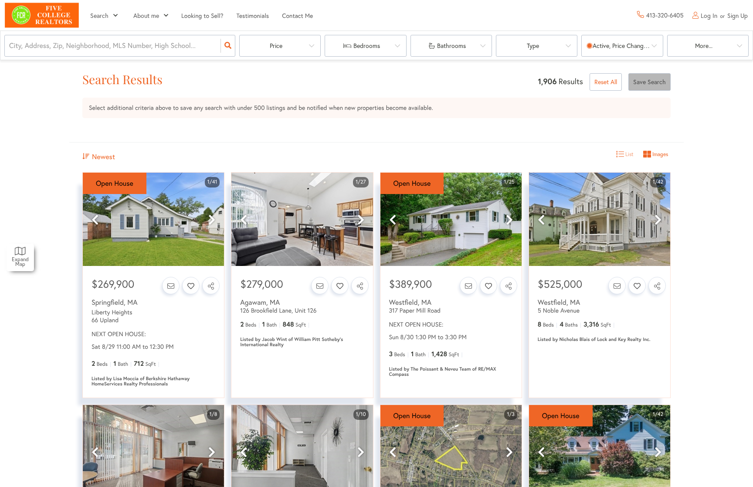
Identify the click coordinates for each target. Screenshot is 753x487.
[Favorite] (191, 285)
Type (533, 45)
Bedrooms (366, 45)
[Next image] (212, 220)
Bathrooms (451, 45)
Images (659, 154)
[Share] (211, 285)
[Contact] (171, 285)
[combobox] (10, 46)
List (629, 154)
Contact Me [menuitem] (297, 15)
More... (703, 45)
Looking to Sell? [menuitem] (202, 15)
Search (99, 15)
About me (146, 15)
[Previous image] (95, 220)
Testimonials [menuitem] (253, 15)
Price (276, 45)
